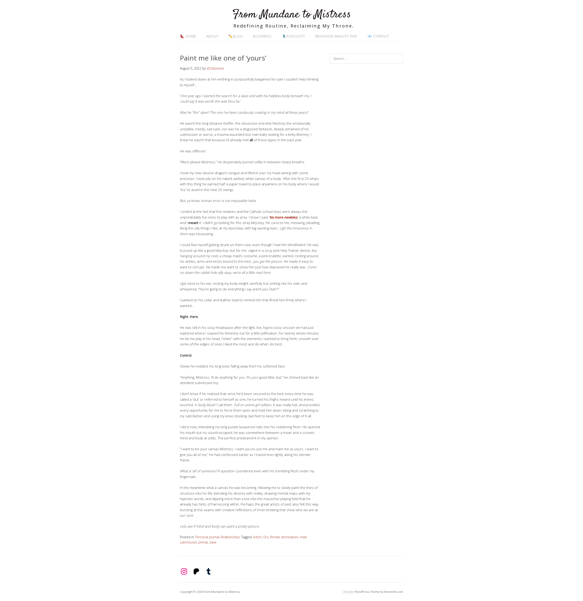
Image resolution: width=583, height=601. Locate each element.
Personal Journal (207, 537)
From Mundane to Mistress (291, 15)
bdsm (257, 537)
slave (213, 542)
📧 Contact (378, 36)
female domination (284, 537)
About (212, 36)
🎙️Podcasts (293, 36)
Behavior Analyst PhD (336, 36)
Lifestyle (348, 592)
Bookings (262, 36)
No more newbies (284, 217)
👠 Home (188, 36)
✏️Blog (235, 36)
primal (203, 542)
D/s (265, 537)
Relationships (230, 537)
